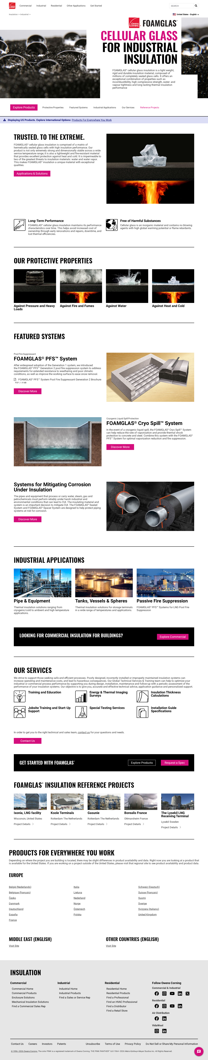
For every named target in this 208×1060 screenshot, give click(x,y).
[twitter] (187, 993)
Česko (12, 898)
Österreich (79, 909)
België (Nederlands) (20, 887)
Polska (77, 914)
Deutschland (16, 909)
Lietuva (78, 892)
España (13, 914)
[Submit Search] (196, 5)
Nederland (79, 898)
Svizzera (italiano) (148, 909)
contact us (84, 732)
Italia (76, 887)
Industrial (24, 14)
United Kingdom (147, 914)
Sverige (142, 903)
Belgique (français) (20, 892)
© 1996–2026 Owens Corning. (24, 1051)
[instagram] (164, 993)
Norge (77, 903)
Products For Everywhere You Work (92, 120)
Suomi (142, 898)
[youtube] (172, 993)
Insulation (13, 14)
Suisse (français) (148, 892)
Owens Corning (12, 5)
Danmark (14, 903)
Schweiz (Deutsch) (149, 887)
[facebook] (157, 993)
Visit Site (14, 945)
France (13, 920)
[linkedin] (180, 993)
